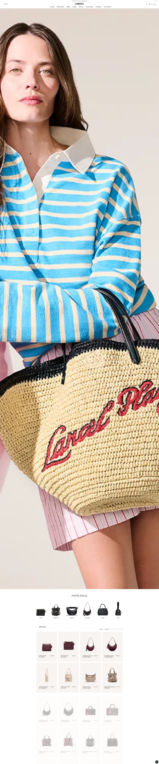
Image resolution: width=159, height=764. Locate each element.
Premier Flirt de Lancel (88, 749)
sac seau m (107, 688)
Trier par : (101, 629)
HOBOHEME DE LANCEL (87, 655)
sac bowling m (108, 719)
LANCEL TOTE (107, 749)
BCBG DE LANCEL (86, 717)
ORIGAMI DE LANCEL (87, 686)
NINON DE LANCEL (42, 655)
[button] (154, 1)
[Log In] (152, 4)
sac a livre (63, 688)
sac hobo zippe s (87, 657)
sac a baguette (42, 688)
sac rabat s (42, 657)
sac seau (85, 750)
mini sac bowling (86, 719)
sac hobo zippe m (108, 657)
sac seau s (41, 750)
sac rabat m (64, 657)
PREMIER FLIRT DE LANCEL (109, 686)
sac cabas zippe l (108, 750)
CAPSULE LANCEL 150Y (43, 686)
